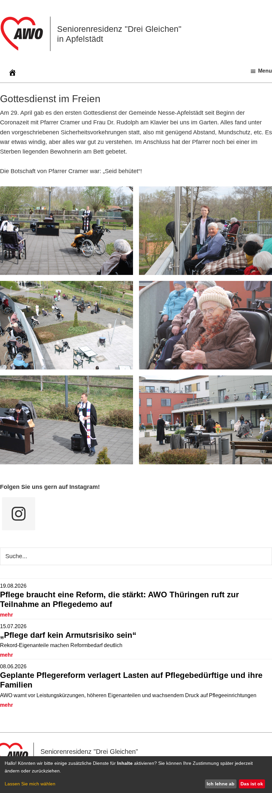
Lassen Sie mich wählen (30, 783)
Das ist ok (251, 783)
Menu (265, 71)
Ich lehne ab (221, 783)
